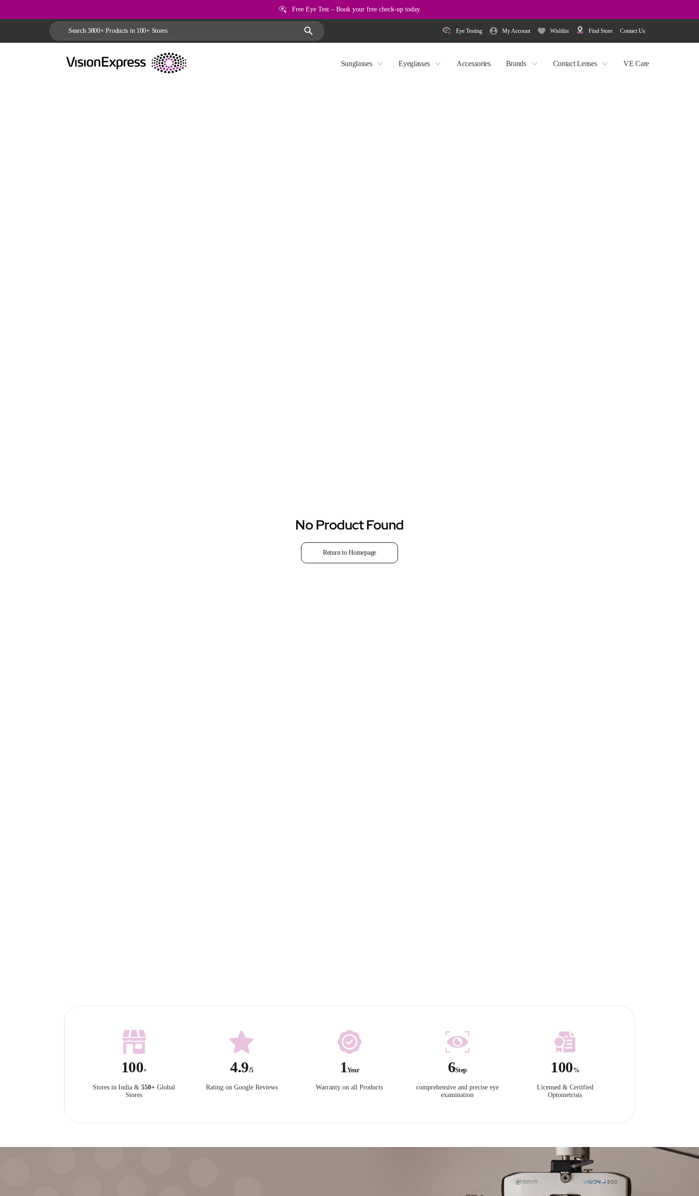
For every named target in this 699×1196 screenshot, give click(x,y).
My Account (516, 31)
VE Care (636, 63)
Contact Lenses (575, 63)
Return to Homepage (349, 552)
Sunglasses (356, 63)
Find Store (600, 31)
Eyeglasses (414, 63)
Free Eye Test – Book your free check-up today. (356, 9)
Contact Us (632, 31)
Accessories (473, 63)
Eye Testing (469, 31)
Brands (516, 63)
